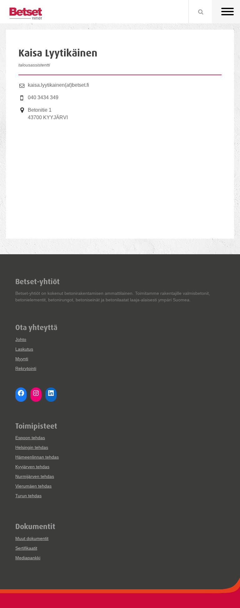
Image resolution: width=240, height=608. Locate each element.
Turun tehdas (28, 495)
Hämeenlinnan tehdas (37, 457)
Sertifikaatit (26, 548)
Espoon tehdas (30, 437)
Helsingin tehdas (31, 447)
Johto (20, 339)
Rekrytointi (25, 368)
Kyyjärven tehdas (32, 466)
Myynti (21, 358)
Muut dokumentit (31, 538)
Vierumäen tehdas (33, 486)
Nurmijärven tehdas (34, 476)
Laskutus (24, 349)
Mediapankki (27, 557)
